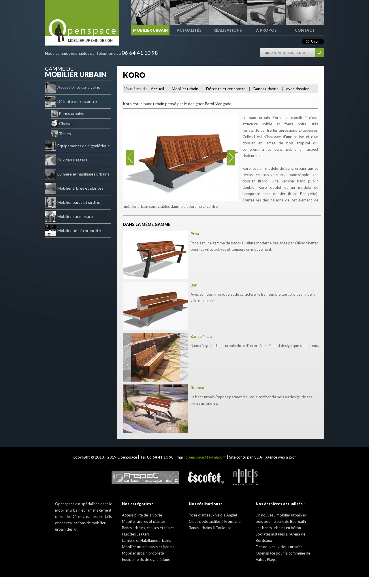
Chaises (66, 123)
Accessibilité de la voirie (78, 87)
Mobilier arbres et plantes (80, 188)
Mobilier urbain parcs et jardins (148, 546)
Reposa (197, 387)
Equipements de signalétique (146, 559)
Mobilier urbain (185, 88)
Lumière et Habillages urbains (146, 540)
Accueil (157, 88)
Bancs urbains (71, 113)
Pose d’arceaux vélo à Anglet (213, 515)
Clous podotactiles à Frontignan (215, 521)
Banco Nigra (201, 336)
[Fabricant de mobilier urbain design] (82, 18)
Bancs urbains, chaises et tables (148, 527)
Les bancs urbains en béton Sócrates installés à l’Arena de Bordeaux (280, 534)
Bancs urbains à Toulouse (210, 527)
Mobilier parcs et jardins (78, 202)
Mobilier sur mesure (75, 216)
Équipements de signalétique (83, 145)
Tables (65, 133)
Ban (194, 284)
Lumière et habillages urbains (83, 173)
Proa (195, 233)
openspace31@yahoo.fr (205, 457)
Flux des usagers (72, 159)
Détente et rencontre (77, 101)
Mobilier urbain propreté (79, 230)
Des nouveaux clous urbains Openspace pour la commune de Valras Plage (283, 553)
